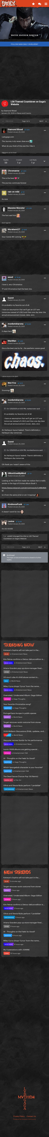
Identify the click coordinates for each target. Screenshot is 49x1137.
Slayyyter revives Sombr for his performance (22, 740)
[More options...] (45, 130)
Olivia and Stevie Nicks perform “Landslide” (22, 785)
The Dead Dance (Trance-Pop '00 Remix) (20, 776)
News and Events (24, 113)
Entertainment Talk (20, 753)
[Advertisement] (24, 72)
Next (41, 121)
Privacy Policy (19, 1116)
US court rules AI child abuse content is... (21, 677)
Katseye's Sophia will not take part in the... (21, 649)
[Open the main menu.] (46, 3)
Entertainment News (19, 654)
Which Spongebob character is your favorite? (23, 767)
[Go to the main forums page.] (39, 3)
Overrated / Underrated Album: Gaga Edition (22, 695)
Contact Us (31, 1116)
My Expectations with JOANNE (16, 949)
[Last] (46, 121)
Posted (16, 132)
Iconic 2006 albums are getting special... (21, 749)
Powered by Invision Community (24, 1119)
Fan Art (18, 780)
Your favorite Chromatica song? (17, 704)
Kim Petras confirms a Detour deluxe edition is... (24, 658)
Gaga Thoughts (19, 699)
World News (15, 680)
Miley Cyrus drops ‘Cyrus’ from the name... (21, 686)
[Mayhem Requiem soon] (24, 24)
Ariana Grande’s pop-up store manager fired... (23, 668)
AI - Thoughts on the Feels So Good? (19, 758)
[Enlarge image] (24, 360)
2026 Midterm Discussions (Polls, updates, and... (24, 731)
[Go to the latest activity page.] (33, 3)
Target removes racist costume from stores (22, 722)
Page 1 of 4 (26, 121)
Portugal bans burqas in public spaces (19, 713)
